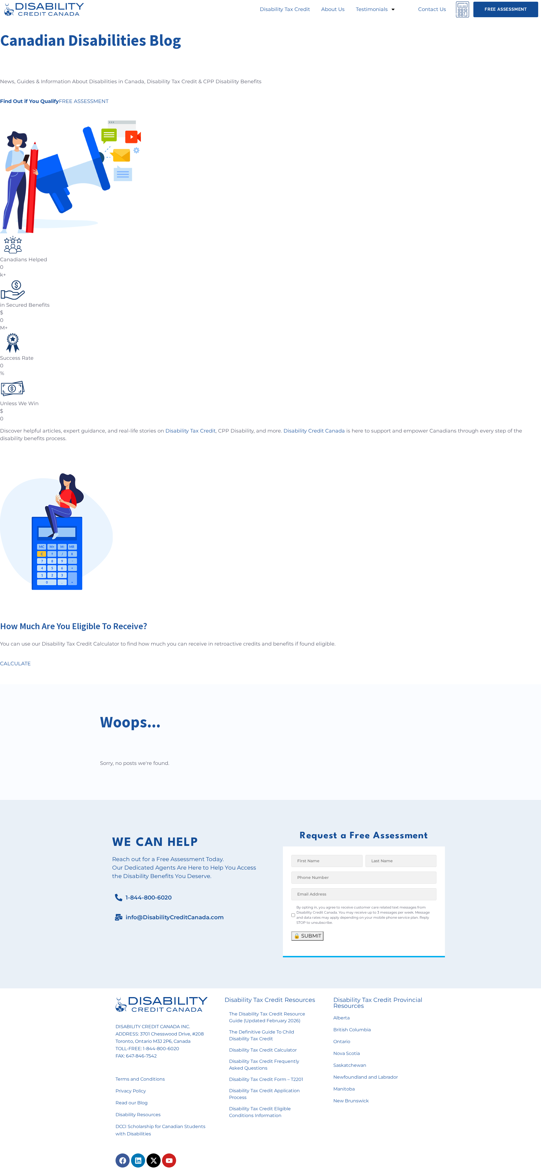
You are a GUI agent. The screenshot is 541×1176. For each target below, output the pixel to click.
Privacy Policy (131, 1091)
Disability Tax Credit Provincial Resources (377, 1002)
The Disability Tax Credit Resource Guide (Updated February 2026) (267, 1017)
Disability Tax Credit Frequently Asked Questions (264, 1065)
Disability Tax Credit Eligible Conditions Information (260, 1112)
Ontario (341, 1041)
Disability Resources (138, 1114)
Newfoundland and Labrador (365, 1077)
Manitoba (344, 1089)
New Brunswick (351, 1100)
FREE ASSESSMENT (54, 101)
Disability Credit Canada (314, 431)
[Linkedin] (138, 1160)
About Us (333, 9)
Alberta (341, 1018)
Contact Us (432, 9)
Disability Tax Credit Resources (270, 999)
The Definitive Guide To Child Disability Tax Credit (261, 1035)
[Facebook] (123, 1160)
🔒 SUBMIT (307, 936)
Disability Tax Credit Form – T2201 (266, 1079)
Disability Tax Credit (285, 9)
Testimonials (372, 9)
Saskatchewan (349, 1065)
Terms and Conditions (140, 1079)
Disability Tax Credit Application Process (264, 1094)
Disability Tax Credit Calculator (263, 1050)
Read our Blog (132, 1102)
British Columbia (352, 1029)
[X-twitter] (154, 1160)
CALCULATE (15, 664)
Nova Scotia (346, 1053)
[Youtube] (169, 1160)
